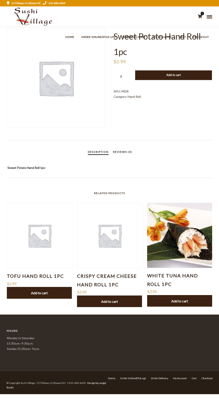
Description (98, 151)
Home (69, 37)
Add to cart (173, 75)
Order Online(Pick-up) (98, 37)
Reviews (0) (122, 151)
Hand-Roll (134, 96)
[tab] (98, 152)
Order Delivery (134, 37)
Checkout (201, 37)
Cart (182, 37)
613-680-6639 (57, 3)
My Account (162, 37)
